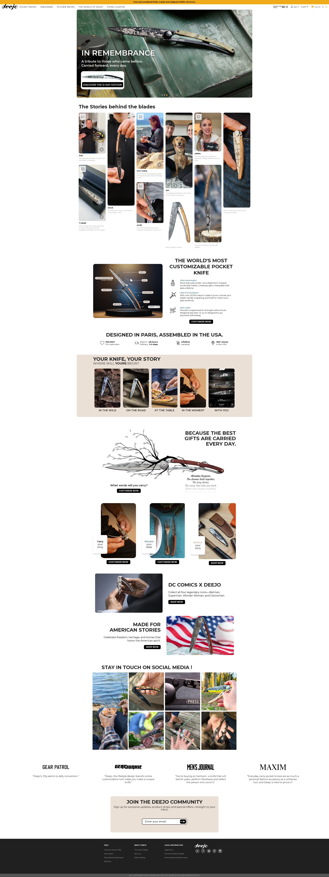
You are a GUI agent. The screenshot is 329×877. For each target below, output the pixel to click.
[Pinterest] (214, 851)
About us (137, 854)
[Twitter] (209, 851)
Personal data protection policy (176, 857)
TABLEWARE (46, 7)
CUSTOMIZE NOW (201, 321)
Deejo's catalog (139, 857)
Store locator (116, 7)
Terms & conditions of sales (174, 854)
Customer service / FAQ (112, 850)
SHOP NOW (217, 563)
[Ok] (183, 821)
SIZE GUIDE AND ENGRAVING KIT (188, 875)
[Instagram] (220, 851)
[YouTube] (197, 851)
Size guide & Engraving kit (114, 857)
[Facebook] (203, 851)
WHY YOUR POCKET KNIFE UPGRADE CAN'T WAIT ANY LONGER (151, 875)
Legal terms (168, 850)
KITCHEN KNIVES (66, 7)
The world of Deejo (91, 7)
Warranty (107, 861)
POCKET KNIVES (27, 7)
